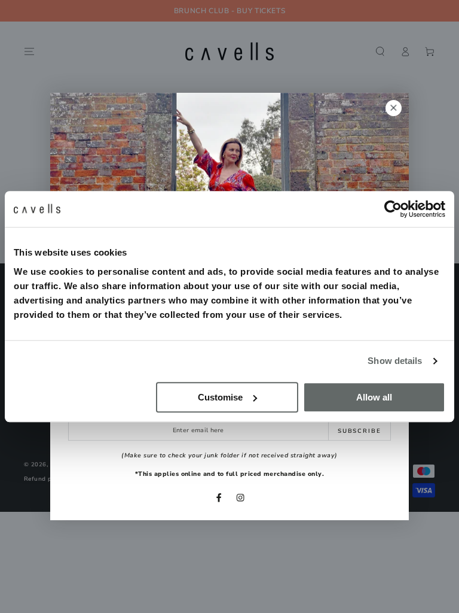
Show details (395, 361)
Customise (220, 397)
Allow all (374, 397)
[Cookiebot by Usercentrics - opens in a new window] (393, 209)
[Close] (393, 108)
